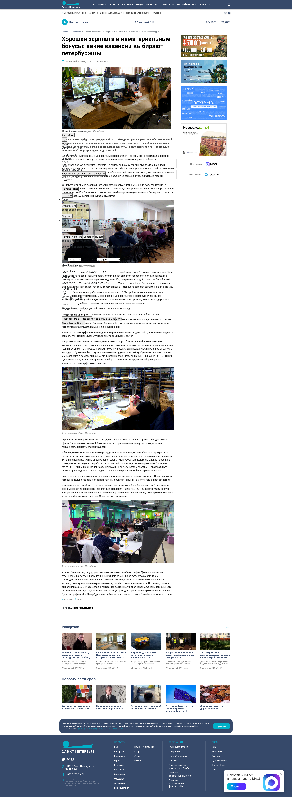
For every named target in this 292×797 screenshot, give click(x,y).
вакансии (67, 599)
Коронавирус (120, 756)
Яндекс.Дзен (218, 765)
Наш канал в (197, 164)
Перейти (236, 786)
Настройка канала (178, 756)
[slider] (116, 162)
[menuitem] (116, 220)
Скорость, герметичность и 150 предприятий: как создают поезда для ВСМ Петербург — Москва (112, 13)
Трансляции (168, 4)
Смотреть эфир (78, 22)
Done (119, 318)
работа (78, 599)
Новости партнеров (79, 679)
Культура (119, 765)
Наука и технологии (144, 747)
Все (116, 747)
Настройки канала (187, 4)
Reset (88, 318)
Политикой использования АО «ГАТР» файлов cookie (100, 729)
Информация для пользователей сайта (179, 766)
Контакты (205, 4)
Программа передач (132, 4)
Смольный (119, 774)
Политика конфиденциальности (180, 774)
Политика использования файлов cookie (176, 783)
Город (117, 760)
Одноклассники (219, 760)
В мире (137, 760)
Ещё (227, 627)
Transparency (89, 259)
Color (65, 259)
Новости (114, 4)
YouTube (216, 756)
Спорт (137, 751)
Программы (152, 4)
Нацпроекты (99, 4)
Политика (119, 769)
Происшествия (121, 788)
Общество (119, 779)
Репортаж (102, 61)
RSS (214, 747)
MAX (214, 769)
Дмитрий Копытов (81, 607)
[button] (229, 13)
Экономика (119, 783)
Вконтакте (217, 751)
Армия (137, 756)
